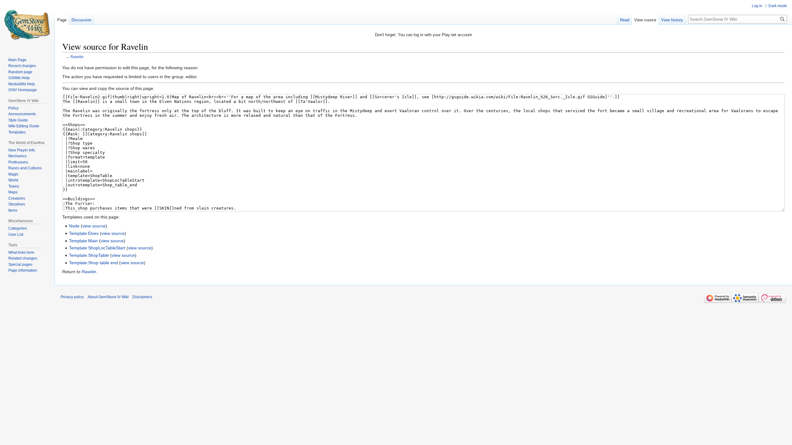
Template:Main (83, 240)
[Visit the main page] (27, 24)
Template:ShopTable (89, 255)
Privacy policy (72, 297)
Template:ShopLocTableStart (97, 247)
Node (74, 225)
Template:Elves (84, 233)
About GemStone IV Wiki (108, 297)
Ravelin (77, 57)
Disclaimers (142, 297)
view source (93, 225)
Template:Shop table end (93, 262)
